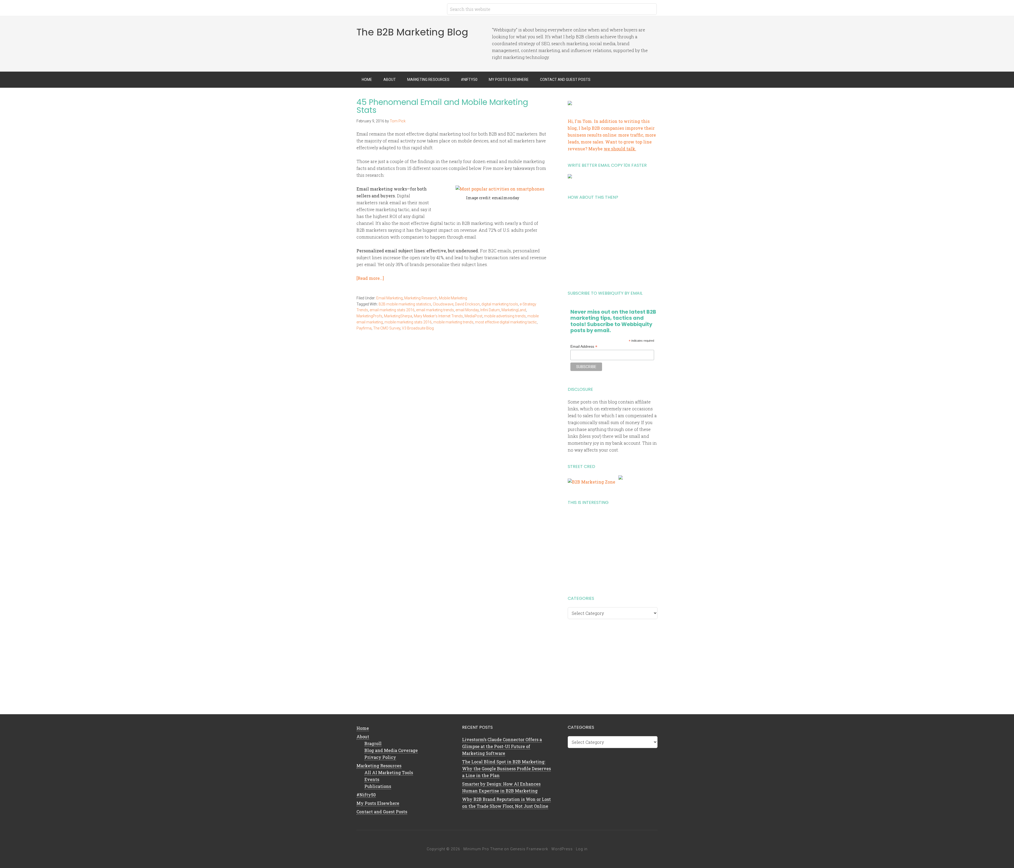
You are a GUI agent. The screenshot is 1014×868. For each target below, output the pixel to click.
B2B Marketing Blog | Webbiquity (398, 8)
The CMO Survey (386, 328)
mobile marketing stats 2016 (408, 322)
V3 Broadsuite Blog (418, 328)
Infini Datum (490, 310)
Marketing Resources (378, 765)
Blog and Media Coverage (391, 750)
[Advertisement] (613, 243)
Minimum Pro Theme (483, 849)
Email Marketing (389, 298)
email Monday (467, 310)
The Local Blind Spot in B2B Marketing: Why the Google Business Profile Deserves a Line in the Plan (506, 768)
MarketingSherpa (398, 316)
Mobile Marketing (453, 298)
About (362, 736)
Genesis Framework (529, 849)
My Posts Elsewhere (377, 803)
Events (371, 779)
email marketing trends (435, 310)
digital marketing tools (499, 304)
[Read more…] (370, 278)
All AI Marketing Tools (388, 772)
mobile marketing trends (453, 322)
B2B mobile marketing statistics (405, 304)
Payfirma (364, 328)
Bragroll (373, 743)
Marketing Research (420, 298)
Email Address (583, 346)
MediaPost (473, 316)
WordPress (562, 849)
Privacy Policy (380, 757)
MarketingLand (513, 310)
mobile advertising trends (505, 316)
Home (362, 728)
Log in (582, 849)
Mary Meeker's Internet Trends (438, 316)
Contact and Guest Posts (381, 811)
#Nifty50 (366, 794)
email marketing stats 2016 (392, 310)
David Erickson (467, 304)
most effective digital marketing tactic (506, 322)
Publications (377, 786)
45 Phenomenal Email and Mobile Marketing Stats (442, 106)
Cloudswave (443, 304)
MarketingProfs (369, 316)
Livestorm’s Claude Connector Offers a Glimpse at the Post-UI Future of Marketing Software (502, 746)
